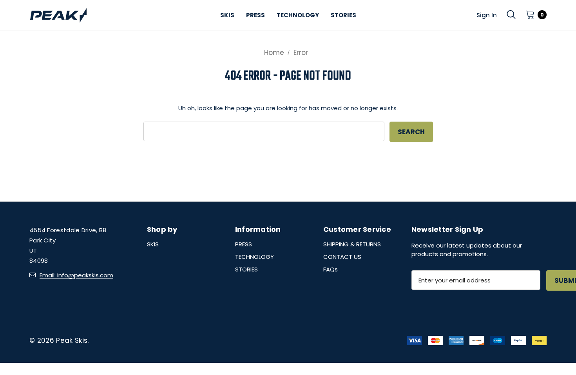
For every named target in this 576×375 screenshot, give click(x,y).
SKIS (153, 244)
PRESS (243, 244)
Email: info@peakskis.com (76, 275)
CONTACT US (342, 257)
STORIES (246, 269)
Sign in (486, 15)
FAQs (330, 269)
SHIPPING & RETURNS (352, 244)
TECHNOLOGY (254, 257)
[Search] (511, 14)
